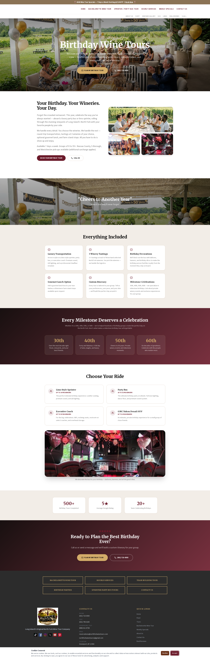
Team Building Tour (147, 580)
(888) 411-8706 (84, 628)
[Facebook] (40, 635)
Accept (174, 653)
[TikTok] (35, 635)
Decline (165, 653)
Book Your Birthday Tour (51, 158)
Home (83, 9)
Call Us (77, 158)
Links (165, 16)
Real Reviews (174, 16)
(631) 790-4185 (84, 622)
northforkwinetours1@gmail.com (91, 638)
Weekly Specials (166, 9)
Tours (184, 16)
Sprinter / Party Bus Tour (126, 9)
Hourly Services (148, 9)
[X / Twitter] (50, 635)
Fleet (138, 16)
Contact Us (182, 9)
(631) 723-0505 (122, 70)
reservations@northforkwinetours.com (93, 634)
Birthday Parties (63, 590)
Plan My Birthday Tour (93, 70)
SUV (159, 16)
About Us (129, 16)
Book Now (129, 2)
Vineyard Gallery (148, 16)
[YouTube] (55, 635)
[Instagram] (45, 635)
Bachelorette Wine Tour (99, 9)
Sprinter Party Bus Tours (105, 590)
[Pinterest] (59, 635)
